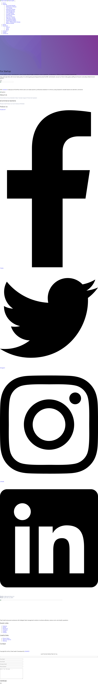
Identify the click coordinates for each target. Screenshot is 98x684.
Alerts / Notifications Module (13, 22)
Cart (14, 103)
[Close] (1, 80)
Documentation (11, 98)
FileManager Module (11, 20)
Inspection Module (10, 9)
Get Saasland (33, 98)
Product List (9, 103)
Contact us (5, 33)
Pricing (4, 24)
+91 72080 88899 (8, 649)
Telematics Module (10, 18)
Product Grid (3, 103)
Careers (4, 32)
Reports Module (10, 23)
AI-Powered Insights (11, 19)
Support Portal (26, 98)
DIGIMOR (27, 651)
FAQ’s (7, 28)
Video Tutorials (19, 98)
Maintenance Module (11, 6)
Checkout (17, 103)
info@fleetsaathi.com (8, 646)
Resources (5, 26)
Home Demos (3, 98)
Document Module (10, 5)
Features (5, 4)
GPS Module (9, 15)
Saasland (5, 89)
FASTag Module (10, 13)
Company (5, 31)
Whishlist (22, 103)
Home (4, 3)
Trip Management (10, 10)
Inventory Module (10, 14)
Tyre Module (9, 8)
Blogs (7, 29)
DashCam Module (10, 17)
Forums (8, 27)
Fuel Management (10, 12)
